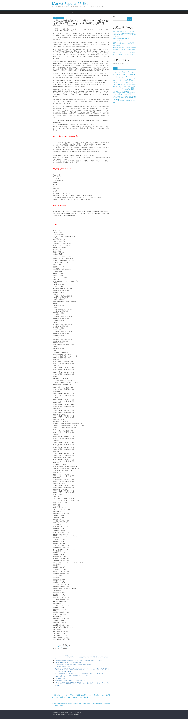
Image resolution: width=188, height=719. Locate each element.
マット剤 (120, 86)
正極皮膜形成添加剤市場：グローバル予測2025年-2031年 (68, 662)
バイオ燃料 (118, 81)
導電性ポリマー (120, 89)
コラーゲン (129, 77)
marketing (65, 25)
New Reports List (58, 12)
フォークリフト (124, 81)
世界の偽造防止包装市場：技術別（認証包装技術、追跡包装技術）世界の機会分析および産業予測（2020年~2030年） (81, 705)
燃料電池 (126, 92)
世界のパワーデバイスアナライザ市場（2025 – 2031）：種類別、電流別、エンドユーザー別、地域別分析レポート (124, 44)
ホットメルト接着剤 (127, 84)
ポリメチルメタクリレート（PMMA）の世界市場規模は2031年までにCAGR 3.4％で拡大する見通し (124, 49)
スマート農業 (126, 79)
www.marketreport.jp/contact (61, 647)
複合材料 (122, 97)
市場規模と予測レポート (59, 18)
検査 (117, 92)
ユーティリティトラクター (127, 86)
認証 (130, 97)
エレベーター (124, 74)
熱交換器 (120, 92)
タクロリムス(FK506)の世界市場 (62, 666)
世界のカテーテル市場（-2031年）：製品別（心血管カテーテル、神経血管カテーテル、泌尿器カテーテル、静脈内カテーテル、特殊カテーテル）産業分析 (81, 696)
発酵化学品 (117, 94)
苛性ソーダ (132, 94)
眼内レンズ (122, 94)
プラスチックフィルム (129, 82)
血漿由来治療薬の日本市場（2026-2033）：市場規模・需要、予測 (70, 680)
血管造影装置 (116, 97)
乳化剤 (132, 88)
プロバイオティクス (118, 84)
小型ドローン (126, 90)
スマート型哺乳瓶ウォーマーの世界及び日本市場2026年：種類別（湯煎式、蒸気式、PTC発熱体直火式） (79, 673)
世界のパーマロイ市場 (60, 678)
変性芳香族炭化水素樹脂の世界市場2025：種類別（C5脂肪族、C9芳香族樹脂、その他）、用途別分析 (78, 660)
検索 (114, 16)
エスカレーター (125, 72)
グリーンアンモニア (120, 77)
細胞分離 (127, 94)
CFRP (114, 72)
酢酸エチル (123, 100)
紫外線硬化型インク (73, 25)
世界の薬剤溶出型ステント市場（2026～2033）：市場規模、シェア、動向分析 (73, 664)
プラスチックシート (119, 82)
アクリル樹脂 (117, 72)
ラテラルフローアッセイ (123, 88)
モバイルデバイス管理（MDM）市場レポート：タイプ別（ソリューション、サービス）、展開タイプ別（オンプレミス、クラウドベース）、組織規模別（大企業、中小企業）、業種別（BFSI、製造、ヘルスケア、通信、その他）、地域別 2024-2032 (82, 684)
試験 (126, 97)
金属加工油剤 (129, 100)
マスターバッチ (116, 86)
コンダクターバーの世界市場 (61, 655)
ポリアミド (134, 84)
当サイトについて (68, 12)
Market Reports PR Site (70, 3)
